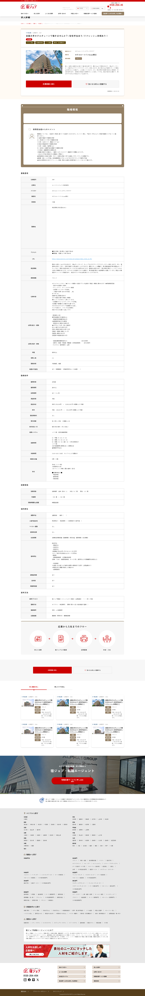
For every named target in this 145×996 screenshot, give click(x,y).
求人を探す (37, 13)
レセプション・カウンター (107, 869)
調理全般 (60, 894)
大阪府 (25, 835)
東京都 (25, 824)
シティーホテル (35, 923)
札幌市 (25, 819)
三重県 (93, 824)
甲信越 (74, 827)
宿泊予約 (109, 860)
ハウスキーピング (89, 875)
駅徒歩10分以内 (49, 913)
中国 (73, 833)
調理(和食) (60, 897)
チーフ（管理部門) (94, 897)
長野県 (80, 830)
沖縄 (25, 843)
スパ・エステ (76, 894)
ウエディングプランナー (79, 883)
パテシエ (43, 900)
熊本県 (80, 840)
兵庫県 (32, 835)
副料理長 (26, 894)
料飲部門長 (27, 858)
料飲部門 (26, 872)
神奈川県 (32, 824)
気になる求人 (96, 8)
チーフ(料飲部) (59, 875)
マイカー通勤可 (73, 913)
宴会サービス (35, 883)
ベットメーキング (77, 875)
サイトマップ (66, 7)
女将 (73, 869)
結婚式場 (26, 923)
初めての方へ (25, 13)
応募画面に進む (49, 84)
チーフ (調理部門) (50, 894)
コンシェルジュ (97, 863)
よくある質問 (49, 13)
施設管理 (83, 897)
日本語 (81, 8)
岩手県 (93, 819)
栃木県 (59, 824)
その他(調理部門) (49, 897)
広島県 (74, 835)
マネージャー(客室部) (78, 878)
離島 (32, 846)
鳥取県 (87, 835)
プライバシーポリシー (68, 9)
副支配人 (105, 866)
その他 (106, 923)
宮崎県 (106, 840)
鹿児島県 (113, 840)
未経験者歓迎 (39, 42)
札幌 (112, 846)
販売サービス (93, 869)
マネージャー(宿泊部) (94, 866)
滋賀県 (45, 835)
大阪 (79, 846)
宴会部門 (26, 881)
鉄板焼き (51, 900)
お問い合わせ (62, 13)
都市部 (74, 843)
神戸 (106, 846)
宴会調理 (40, 894)
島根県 (93, 835)
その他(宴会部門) (46, 883)
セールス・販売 (99, 894)
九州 (73, 838)
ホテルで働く (30, 42)
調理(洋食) (26, 900)
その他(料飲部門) (42, 878)
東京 (73, 846)
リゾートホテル (73, 923)
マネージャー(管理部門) (108, 897)
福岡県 (74, 840)
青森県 (87, 819)
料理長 (33, 894)
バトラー (101, 860)
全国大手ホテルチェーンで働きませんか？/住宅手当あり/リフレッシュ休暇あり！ (44, 702)
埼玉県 (29, 33)
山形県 (100, 819)
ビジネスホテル (47, 923)
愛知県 (74, 824)
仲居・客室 (83, 860)
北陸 (25, 827)
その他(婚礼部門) (77, 889)
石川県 (25, 830)
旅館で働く (27, 910)
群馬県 (65, 824)
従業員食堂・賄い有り (115, 913)
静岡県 (80, 824)
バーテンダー (35, 875)
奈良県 (51, 835)
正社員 (29, 39)
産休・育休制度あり (100, 913)
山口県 (100, 835)
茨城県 (52, 824)
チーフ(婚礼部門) (94, 886)
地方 (25, 848)
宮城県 (74, 819)
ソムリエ (26, 875)
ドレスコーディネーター (95, 883)
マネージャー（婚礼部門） (109, 886)
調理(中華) (35, 900)
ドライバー (75, 897)
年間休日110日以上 (61, 913)
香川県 (32, 840)
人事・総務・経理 (87, 894)
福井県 (38, 830)
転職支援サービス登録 (90, 13)
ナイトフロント (76, 863)
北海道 (25, 817)
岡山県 (80, 835)
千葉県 (46, 824)
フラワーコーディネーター (79, 886)
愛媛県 (38, 840)
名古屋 (85, 846)
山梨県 (87, 830)
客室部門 (74, 872)
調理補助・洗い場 (28, 897)
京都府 (38, 835)
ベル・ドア (87, 863)
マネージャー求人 (109, 910)
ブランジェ (39, 897)
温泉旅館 (82, 923)
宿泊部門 (74, 858)
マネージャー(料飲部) (29, 878)
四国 (25, 838)
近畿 (25, 833)
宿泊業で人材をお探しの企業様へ (112, 13)
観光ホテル (90, 923)
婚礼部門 (74, 881)
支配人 (112, 866)
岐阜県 (87, 824)
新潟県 (74, 830)
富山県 (32, 830)
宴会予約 (26, 883)
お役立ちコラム (63, 976)
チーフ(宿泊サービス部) (78, 866)
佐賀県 (87, 840)
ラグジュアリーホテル (60, 923)
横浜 (96, 846)
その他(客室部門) (91, 878)
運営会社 (96, 981)
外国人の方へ (75, 13)
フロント (78, 58)
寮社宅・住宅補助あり (59, 42)
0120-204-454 (116, 6)
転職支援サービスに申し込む (72, 780)
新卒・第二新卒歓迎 (77, 910)
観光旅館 (98, 923)
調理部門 (26, 892)
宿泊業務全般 (92, 860)
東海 (73, 822)
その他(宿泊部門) (82, 869)
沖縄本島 (26, 846)
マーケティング (110, 894)
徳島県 (25, 840)
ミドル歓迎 (48, 42)
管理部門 (74, 892)
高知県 (45, 840)
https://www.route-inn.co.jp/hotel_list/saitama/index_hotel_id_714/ (72, 259)
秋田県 (106, 819)
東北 (73, 817)
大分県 (100, 840)
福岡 (91, 846)
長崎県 (93, 840)
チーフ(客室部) (101, 875)
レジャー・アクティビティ (111, 863)
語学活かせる (38, 913)
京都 (101, 846)
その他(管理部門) (77, 900)
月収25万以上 (56, 910)
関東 (25, 822)
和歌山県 (58, 835)
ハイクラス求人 (28, 913)
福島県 (80, 819)
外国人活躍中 (98, 910)
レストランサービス (47, 875)
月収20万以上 (46, 910)
